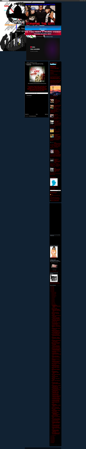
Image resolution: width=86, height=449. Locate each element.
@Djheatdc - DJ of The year (56, 347)
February (53, 304)
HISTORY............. (57, 99)
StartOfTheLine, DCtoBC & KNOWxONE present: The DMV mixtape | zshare (57, 161)
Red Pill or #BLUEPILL (55, 415)
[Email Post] (36, 93)
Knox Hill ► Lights (54, 308)
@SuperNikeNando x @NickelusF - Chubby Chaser (55, 372)
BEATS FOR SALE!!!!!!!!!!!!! (56, 342)
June (53, 299)
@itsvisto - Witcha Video (55, 407)
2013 (52, 436)
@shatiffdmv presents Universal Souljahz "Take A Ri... (56, 383)
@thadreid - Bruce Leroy (55, 312)
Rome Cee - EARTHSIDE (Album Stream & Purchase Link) (56, 428)
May (52, 300)
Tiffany (52, 194)
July (52, 298)
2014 (52, 291)
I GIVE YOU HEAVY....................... (57, 115)
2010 (52, 440)
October (53, 294)
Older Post (46, 114)
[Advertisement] (37, 106)
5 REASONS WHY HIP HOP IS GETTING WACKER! (57, 135)
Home (37, 114)
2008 (52, 442)
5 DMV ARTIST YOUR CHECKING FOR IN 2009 (57, 106)
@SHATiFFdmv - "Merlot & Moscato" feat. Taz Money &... (56, 338)
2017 (52, 287)
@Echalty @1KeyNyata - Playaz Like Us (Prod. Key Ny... (56, 357)
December (53, 292)
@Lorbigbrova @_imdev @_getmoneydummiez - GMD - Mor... (55, 431)
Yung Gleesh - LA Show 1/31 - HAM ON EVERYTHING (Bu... (56, 423)
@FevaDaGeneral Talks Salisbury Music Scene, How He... (56, 354)
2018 (52, 286)
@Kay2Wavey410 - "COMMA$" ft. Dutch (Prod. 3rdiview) (56, 306)
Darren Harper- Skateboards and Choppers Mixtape (56, 151)
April (52, 301)
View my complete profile (55, 200)
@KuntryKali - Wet (54, 321)
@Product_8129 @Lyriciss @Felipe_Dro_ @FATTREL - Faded (56, 310)
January (53, 435)
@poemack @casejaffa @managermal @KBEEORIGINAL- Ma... (56, 413)
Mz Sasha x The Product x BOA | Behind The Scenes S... (56, 335)
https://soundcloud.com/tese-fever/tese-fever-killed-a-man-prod (37, 83)
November (53, 293)
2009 (52, 441)
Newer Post (27, 114)
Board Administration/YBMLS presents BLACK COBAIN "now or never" (57, 170)
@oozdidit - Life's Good (55, 420)
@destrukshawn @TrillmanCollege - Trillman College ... (56, 405)
